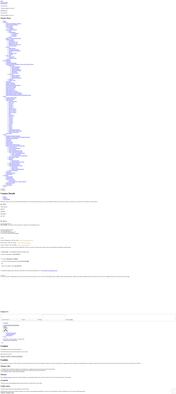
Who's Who (8, 55)
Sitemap (5, 326)
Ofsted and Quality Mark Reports (13, 85)
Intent (10, 31)
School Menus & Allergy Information (14, 94)
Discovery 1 (11, 115)
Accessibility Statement (11, 333)
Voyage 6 (11, 123)
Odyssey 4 (11, 107)
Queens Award (12, 180)
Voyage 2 (11, 118)
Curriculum (14, 34)
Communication (15, 33)
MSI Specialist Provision (11, 29)
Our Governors (9, 26)
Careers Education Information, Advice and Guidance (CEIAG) (20, 64)
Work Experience (15, 68)
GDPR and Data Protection (12, 138)
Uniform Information (10, 173)
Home (4, 21)
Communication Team (13, 49)
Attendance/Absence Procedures (13, 136)
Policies (5, 328)
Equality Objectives (10, 82)
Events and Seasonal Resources (15, 165)
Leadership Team (12, 58)
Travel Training (15, 73)
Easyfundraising (9, 177)
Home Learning (9, 100)
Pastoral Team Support (14, 132)
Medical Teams (12, 48)
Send (71, 319)
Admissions (8, 61)
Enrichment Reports (10, 98)
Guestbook (11, 28)
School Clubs (9, 133)
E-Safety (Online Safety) (11, 97)
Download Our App (7, 185)
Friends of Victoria (10, 179)
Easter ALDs (14, 166)
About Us (5, 22)
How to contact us (13, 147)
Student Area (11, 65)
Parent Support (9, 143)
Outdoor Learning (10, 39)
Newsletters (8, 140)
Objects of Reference (16, 154)
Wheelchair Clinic (13, 53)
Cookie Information (10, 334)
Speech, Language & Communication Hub (15, 145)
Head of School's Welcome (12, 24)
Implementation (12, 32)
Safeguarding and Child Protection (13, 92)
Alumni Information (16, 69)
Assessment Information (11, 63)
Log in (4, 186)
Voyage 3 (11, 119)
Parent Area (11, 74)
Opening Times (9, 142)
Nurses (10, 52)
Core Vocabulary (12, 149)
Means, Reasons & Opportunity (16, 152)
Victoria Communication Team (15, 150)
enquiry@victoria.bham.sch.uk (50, 270)
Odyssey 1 (11, 103)
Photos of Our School (10, 87)
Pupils (4, 96)
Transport (11, 54)
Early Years (11, 102)
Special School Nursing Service (13, 144)
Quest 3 (10, 127)
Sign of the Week (15, 160)
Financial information (10, 84)
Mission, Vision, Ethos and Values (13, 38)
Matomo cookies (7, 377)
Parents (4, 134)
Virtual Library (9, 174)
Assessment (14, 35)
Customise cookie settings (17, 356)
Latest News (8, 139)
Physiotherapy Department (14, 50)
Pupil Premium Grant (10, 90)
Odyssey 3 (11, 106)
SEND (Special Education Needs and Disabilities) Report (18, 95)
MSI (10, 113)
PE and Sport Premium (11, 86)
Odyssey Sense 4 (12, 112)
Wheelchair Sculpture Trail (14, 44)
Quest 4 (10, 128)
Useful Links (9, 184)
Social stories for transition (14, 148)
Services (8, 47)
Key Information (7, 60)
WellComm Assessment (14, 156)
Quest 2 (10, 126)
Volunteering (14, 71)
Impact (10, 37)
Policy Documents (10, 89)
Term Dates (8, 171)
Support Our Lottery (10, 182)
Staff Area (11, 79)
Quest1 (10, 124)
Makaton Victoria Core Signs (18, 161)
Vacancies (8, 59)
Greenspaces (11, 40)
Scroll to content (4, 2)
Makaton (11, 159)
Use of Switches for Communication (19, 155)
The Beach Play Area (13, 42)
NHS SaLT (11, 158)
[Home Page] (4, 3)
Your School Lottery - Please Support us (17, 181)
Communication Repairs (14, 164)
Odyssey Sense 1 (12, 108)
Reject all (3, 356)
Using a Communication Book (18, 153)
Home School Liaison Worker (15, 131)
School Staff (11, 56)
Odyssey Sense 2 (12, 110)
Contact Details (9, 27)
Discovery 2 (11, 116)
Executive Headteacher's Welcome (13, 23)
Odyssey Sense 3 (12, 111)
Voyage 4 (11, 121)
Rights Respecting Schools (12, 91)
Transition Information (16, 70)
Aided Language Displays (14, 163)
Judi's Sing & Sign (13, 101)
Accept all (8, 356)
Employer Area (12, 80)
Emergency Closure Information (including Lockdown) (18, 137)
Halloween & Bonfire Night (18, 169)
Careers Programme (16, 66)
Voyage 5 (11, 122)
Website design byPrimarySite (10, 340)
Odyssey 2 (11, 105)
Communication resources (14, 129)
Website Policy (9, 335)
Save (13, 392)
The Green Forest (12, 45)
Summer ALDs (15, 168)
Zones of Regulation (13, 170)
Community (5, 175)
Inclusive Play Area (13, 43)
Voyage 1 (11, 117)
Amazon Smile (9, 176)
